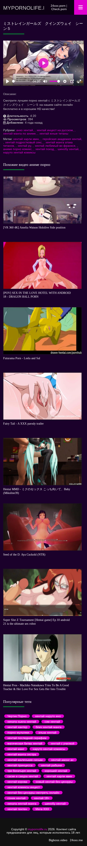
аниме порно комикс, (18, 149)
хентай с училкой (62, 743)
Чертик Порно (17, 716)
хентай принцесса (20, 765)
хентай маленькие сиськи (25, 760)
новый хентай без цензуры (54, 781)
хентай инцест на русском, (56, 130)
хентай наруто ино (48, 716)
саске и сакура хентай (22, 776)
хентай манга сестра (21, 754)
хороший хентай (56, 770)
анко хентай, (25, 130)
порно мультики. (18, 732)
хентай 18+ (41, 798)
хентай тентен (17, 809)
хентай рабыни (51, 765)
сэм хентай (52, 721)
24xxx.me (76, 840)
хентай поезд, (45, 149)
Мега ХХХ (42, 809)
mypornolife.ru (23, 8)
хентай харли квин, (27, 139)
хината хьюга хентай (21, 721)
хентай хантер (17, 727)
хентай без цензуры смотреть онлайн (33, 792)
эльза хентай (47, 732)
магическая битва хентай (24, 743)
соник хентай (16, 798)
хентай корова (17, 781)
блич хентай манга (48, 727)
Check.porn (59, 9)
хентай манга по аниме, (20, 133)
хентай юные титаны (53, 133)
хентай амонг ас (62, 760)
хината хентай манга (21, 803)
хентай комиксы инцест (23, 787)
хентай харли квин (59, 776)
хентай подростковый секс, (24, 142)
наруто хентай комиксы (19, 152)
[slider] (21, 81)
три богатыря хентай (21, 770)
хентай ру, (25, 145)
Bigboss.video (58, 840)
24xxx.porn (58, 5)
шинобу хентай (55, 803)
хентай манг (15, 749)
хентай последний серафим (26, 738)
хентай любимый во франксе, (56, 145)
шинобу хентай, (69, 149)
